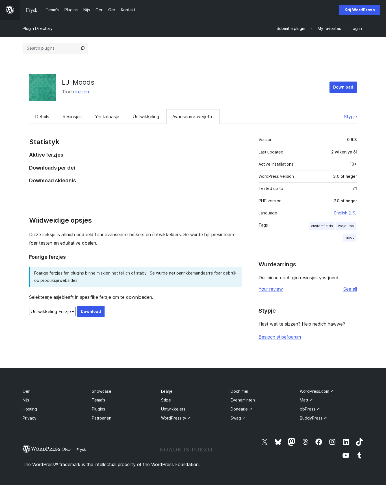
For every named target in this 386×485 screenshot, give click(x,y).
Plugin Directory (38, 28)
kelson (82, 92)
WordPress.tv (176, 418)
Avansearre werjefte (193, 116)
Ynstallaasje (107, 116)
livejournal (346, 226)
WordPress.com (317, 391)
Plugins (98, 409)
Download (343, 87)
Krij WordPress (359, 9)
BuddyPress (313, 418)
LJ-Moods (78, 82)
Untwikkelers (173, 409)
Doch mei (239, 391)
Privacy (29, 418)
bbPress (310, 409)
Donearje (242, 409)
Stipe (166, 400)
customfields (322, 226)
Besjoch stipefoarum (280, 337)
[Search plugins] (82, 48)
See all (350, 289)
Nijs (26, 400)
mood (350, 237)
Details (42, 116)
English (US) (345, 212)
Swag (238, 418)
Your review (271, 289)
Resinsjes (72, 116)
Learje (167, 391)
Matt (306, 400)
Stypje (350, 116)
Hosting (30, 409)
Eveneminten (243, 400)
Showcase (101, 391)
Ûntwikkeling (146, 116)
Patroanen (101, 418)
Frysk (81, 449)
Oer (26, 391)
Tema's (98, 400)
